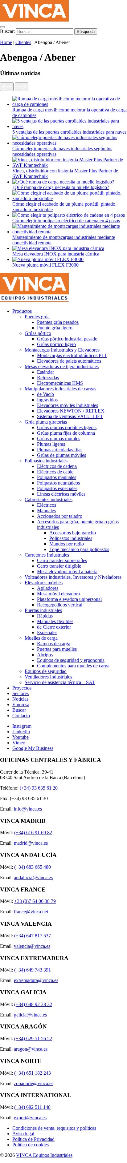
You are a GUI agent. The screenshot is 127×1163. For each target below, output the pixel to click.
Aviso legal (23, 1133)
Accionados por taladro (59, 516)
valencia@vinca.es (32, 946)
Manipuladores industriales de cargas (60, 388)
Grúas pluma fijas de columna (66, 433)
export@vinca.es (30, 1117)
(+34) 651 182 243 (32, 1073)
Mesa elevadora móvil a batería (67, 571)
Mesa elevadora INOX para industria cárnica (55, 253)
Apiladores (47, 588)
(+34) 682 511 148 (32, 1107)
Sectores (20, 693)
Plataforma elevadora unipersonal (69, 599)
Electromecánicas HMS (60, 383)
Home (6, 42)
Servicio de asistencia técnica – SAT (60, 682)
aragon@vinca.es (30, 1049)
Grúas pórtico (38, 333)
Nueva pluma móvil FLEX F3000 (45, 265)
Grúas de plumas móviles (61, 455)
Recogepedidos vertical (59, 604)
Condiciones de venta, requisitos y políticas (54, 1128)
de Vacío (45, 394)
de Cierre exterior (54, 627)
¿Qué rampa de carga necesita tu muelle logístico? (60, 187)
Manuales (46, 510)
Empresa (20, 704)
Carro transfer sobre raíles (62, 560)
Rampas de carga (53, 643)
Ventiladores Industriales (48, 676)
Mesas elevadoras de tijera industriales (62, 366)
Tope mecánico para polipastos (79, 549)
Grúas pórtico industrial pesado (67, 338)
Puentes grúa (37, 316)
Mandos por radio (66, 543)
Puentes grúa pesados (58, 322)
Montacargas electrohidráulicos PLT (72, 355)
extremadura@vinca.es (36, 980)
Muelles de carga (41, 638)
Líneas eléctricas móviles (61, 494)
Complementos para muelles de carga (73, 665)
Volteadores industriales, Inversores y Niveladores (73, 577)
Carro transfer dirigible (59, 566)
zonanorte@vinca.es (33, 1083)
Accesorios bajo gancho (72, 532)
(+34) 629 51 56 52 (33, 1038)
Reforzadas (48, 377)
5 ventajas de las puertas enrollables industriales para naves (69, 132)
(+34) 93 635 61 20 (39, 788)
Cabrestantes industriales (48, 499)
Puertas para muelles (57, 649)
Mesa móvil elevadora (58, 593)
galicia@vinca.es (30, 1014)
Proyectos (21, 687)
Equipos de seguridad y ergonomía (70, 660)
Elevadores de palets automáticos (69, 361)
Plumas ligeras (51, 444)
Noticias (20, 699)
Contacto (21, 715)
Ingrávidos (47, 399)
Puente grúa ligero (54, 327)
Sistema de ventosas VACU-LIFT (70, 416)
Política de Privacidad (33, 1139)
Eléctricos (46, 505)
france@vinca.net (31, 911)
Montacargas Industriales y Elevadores (62, 349)
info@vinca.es (28, 808)
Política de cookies (30, 1144)
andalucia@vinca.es (33, 877)
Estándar (45, 372)
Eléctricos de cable (55, 471)
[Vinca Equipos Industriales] (34, 19)
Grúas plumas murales (58, 438)
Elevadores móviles (44, 582)
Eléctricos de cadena (57, 466)
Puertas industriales (43, 610)
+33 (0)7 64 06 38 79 (35, 901)
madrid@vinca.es (31, 843)
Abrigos (45, 654)
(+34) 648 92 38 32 (33, 1004)
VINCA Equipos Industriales (44, 1155)
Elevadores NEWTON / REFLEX (70, 410)
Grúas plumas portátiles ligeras (66, 427)
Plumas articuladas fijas (59, 449)
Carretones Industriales (47, 554)
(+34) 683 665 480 (32, 867)
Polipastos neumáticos (58, 482)
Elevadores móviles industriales (67, 405)
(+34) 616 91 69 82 (33, 832)
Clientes (23, 42)
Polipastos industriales (46, 460)
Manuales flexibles (55, 621)
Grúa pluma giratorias (46, 422)
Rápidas (45, 615)
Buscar (19, 710)
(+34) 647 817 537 (32, 935)
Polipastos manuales (56, 477)
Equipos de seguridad (46, 671)
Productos (22, 311)
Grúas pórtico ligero (56, 344)
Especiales (47, 632)
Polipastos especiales (57, 488)
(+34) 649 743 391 (32, 969)
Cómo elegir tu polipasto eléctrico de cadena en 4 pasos (66, 220)
